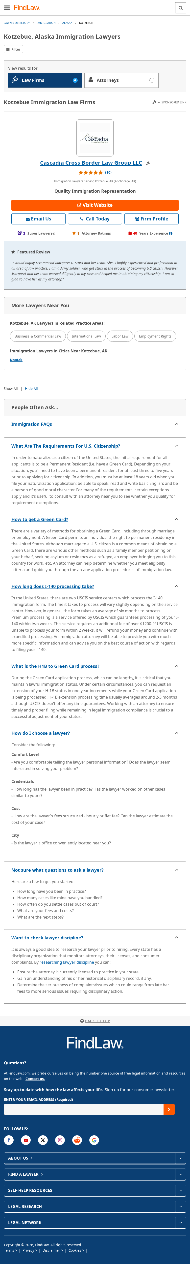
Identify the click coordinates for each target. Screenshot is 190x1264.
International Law (86, 336)
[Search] (180, 7)
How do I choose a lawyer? (40, 733)
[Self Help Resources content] (180, 1190)
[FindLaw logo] (28, 7)
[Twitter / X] (43, 1140)
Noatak (16, 359)
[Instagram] (60, 1140)
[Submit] (169, 1109)
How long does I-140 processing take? (52, 586)
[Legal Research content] (180, 1206)
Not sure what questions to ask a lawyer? (57, 870)
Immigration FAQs (31, 424)
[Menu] (7, 8)
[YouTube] (26, 1140)
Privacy (29, 1250)
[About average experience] (170, 233)
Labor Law (120, 336)
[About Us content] (180, 1158)
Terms (9, 1250)
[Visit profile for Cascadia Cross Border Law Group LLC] (95, 138)
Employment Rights (155, 336)
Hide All (31, 388)
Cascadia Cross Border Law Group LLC (91, 162)
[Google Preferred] (94, 1140)
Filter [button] (15, 49)
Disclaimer (52, 1250)
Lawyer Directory (17, 23)
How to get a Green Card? (39, 519)
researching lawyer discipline (67, 962)
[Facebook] (9, 1140)
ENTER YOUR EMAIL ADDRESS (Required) (38, 1099)
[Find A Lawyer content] (180, 1174)
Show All (11, 388)
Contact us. (35, 1078)
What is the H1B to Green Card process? (55, 666)
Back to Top (97, 1020)
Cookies (75, 1250)
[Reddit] (77, 1140)
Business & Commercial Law (38, 336)
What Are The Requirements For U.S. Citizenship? (65, 446)
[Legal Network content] (180, 1222)
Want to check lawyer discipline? (47, 938)
